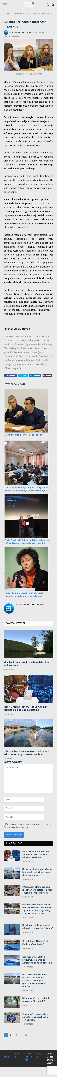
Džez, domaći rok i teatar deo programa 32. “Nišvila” (36, 999)
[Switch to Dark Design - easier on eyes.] (48, 4)
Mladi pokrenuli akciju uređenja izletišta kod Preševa (26, 664)
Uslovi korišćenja (28, 1057)
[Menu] (5, 4)
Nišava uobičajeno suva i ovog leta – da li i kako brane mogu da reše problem (27, 753)
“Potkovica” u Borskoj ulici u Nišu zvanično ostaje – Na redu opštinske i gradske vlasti (37, 890)
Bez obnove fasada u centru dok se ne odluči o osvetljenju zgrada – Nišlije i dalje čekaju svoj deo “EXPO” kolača (37, 909)
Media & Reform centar (22, 32)
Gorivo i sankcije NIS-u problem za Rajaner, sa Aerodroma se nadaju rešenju (37, 960)
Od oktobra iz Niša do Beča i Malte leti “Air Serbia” (36, 942)
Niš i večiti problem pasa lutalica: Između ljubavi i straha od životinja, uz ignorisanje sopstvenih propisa (34, 980)
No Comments (12, 37)
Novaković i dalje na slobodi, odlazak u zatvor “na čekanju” (37, 926)
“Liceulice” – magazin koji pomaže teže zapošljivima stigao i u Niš (35, 1017)
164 (27, 1035)
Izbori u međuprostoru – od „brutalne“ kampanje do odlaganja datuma (25, 708)
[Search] (52, 4)
